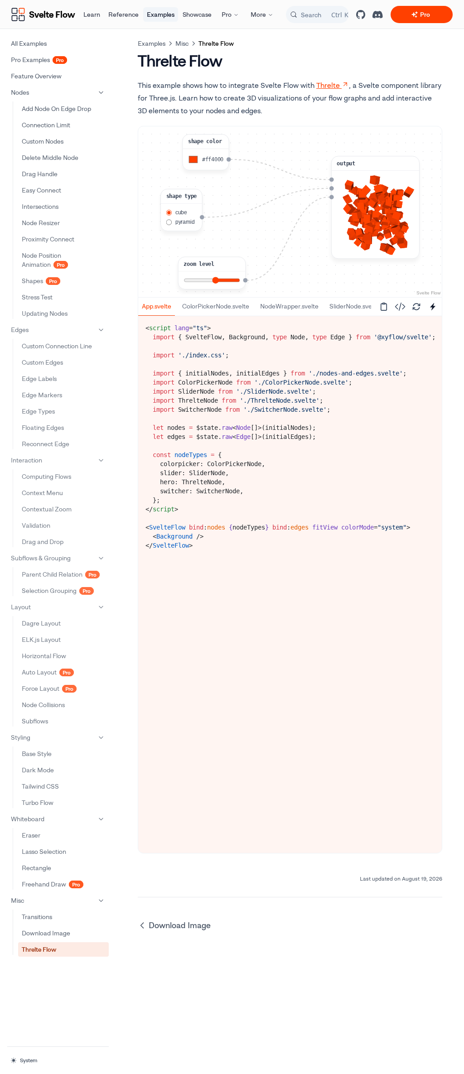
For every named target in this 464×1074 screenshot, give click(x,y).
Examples (160, 14)
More (258, 14)
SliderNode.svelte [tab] (354, 306)
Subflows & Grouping (41, 558)
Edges (20, 329)
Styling (20, 737)
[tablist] (254, 307)
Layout (21, 607)
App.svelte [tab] (156, 306)
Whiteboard (27, 819)
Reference (123, 14)
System (28, 1060)
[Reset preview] (416, 306)
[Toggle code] (400, 306)
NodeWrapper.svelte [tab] (289, 306)
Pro (227, 14)
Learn (91, 14)
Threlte (328, 85)
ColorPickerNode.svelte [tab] (215, 306)
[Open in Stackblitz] (432, 306)
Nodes (20, 92)
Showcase (197, 14)
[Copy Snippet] (384, 306)
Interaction (26, 460)
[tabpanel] (290, 436)
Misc (17, 900)
